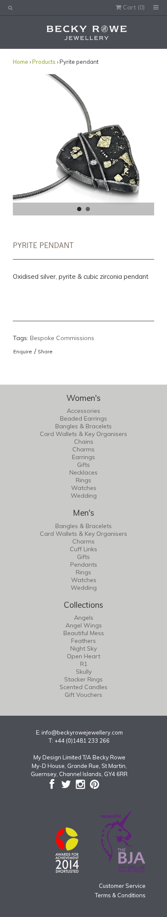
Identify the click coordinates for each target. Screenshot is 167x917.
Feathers (83, 641)
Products (44, 61)
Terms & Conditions (120, 895)
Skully (84, 671)
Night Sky (83, 648)
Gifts (83, 465)
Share (45, 351)
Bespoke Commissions (62, 338)
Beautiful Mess (83, 633)
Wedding (84, 495)
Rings (83, 480)
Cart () (133, 7)
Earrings (83, 457)
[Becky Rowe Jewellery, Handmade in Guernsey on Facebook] (52, 784)
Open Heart (83, 656)
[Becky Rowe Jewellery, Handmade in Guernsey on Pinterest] (94, 784)
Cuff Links (83, 549)
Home (20, 61)
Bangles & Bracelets (83, 426)
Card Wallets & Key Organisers (83, 434)
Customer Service (122, 885)
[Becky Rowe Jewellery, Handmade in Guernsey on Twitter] (66, 784)
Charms (83, 449)
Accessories (83, 411)
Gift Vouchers (83, 695)
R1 (83, 664)
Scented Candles (83, 687)
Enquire (22, 351)
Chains (83, 441)
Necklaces (83, 472)
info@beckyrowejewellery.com (82, 732)
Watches (83, 488)
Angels (83, 617)
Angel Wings (84, 625)
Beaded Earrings (83, 418)
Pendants (83, 564)
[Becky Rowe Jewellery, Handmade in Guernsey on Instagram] (80, 784)
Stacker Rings (83, 679)
